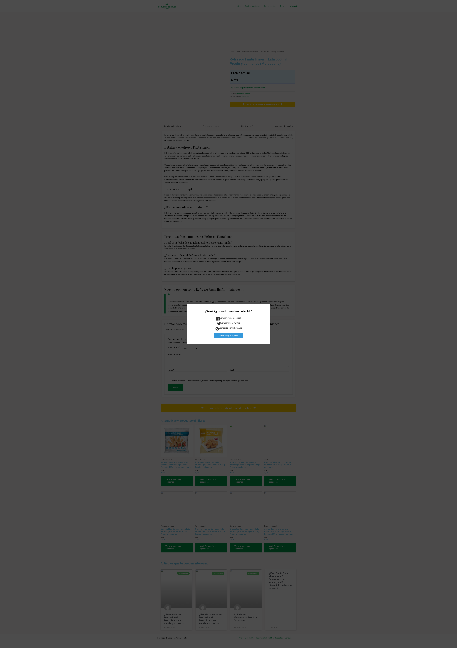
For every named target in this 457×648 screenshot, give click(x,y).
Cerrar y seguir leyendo (228, 335)
